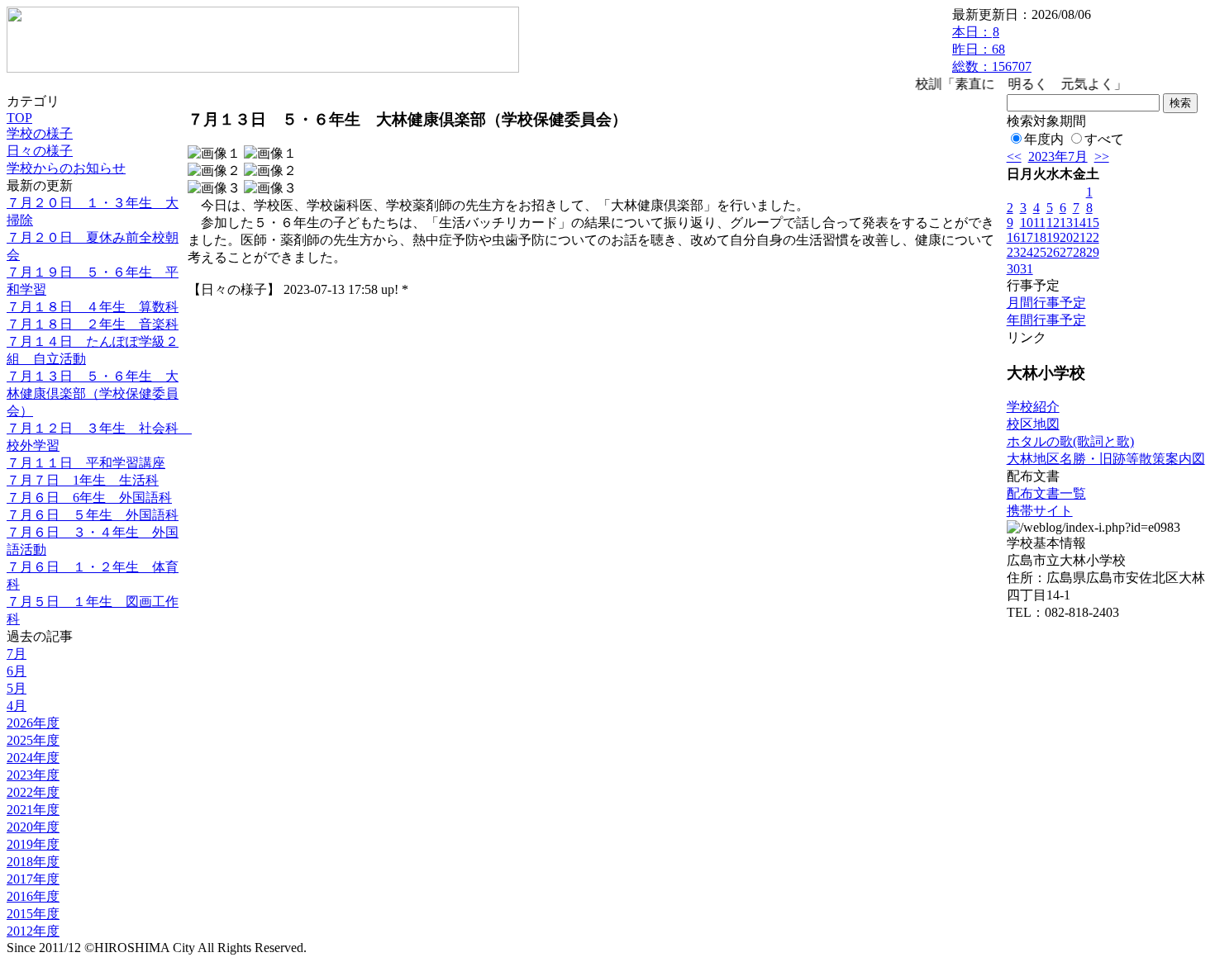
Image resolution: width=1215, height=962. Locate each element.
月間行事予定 (1046, 303)
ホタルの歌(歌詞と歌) (1070, 441)
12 (1053, 223)
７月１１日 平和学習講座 (86, 463)
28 (1079, 252)
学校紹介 (1033, 407)
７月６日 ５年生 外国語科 (93, 515)
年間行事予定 (1046, 320)
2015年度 (33, 914)
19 (1053, 237)
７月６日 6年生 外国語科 (89, 497)
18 (1039, 237)
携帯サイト (1040, 511)
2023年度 (33, 775)
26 (1053, 252)
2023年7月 (1058, 156)
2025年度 (33, 740)
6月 (16, 671)
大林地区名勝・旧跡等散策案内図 (1106, 459)
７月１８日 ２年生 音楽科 (93, 324)
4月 (16, 706)
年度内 (1044, 139)
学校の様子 (40, 133)
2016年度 (33, 896)
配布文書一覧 (1046, 493)
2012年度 (33, 931)
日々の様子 (40, 151)
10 (1026, 223)
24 (1026, 252)
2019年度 (33, 844)
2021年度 (33, 810)
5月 (16, 688)
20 (1066, 237)
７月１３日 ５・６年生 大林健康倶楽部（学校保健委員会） (93, 393)
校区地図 (1033, 424)
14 (1079, 223)
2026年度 (33, 723)
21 (1079, 237)
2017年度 (33, 879)
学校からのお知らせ (66, 168)
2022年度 (33, 792)
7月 (16, 654)
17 (1026, 237)
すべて (1104, 139)
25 (1039, 252)
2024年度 (33, 758)
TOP (19, 118)
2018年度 (33, 862)
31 (1026, 269)
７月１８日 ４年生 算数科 (93, 307)
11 (1039, 223)
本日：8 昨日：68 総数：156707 (992, 49)
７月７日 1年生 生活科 (83, 480)
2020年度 (33, 827)
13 (1066, 223)
